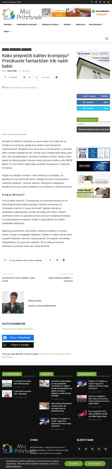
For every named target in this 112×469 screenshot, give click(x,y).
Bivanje (5, 49)
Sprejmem (74, 463)
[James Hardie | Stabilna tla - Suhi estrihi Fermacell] (76, 12)
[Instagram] (96, 2)
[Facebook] (92, 2)
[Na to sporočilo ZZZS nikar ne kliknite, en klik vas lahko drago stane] (82, 413)
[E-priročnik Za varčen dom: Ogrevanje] (7, 393)
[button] (106, 38)
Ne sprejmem (95, 463)
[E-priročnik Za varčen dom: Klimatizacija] (7, 383)
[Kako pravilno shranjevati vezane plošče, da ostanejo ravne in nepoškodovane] (44, 405)
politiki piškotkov (13, 466)
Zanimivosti (26, 49)
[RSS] (100, 2)
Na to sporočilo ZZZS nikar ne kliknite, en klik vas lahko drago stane (98, 413)
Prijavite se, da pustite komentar (17, 329)
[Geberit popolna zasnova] (93, 172)
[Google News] (108, 2)
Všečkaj (104, 96)
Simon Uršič (12, 71)
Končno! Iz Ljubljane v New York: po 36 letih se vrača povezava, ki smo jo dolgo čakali (99, 400)
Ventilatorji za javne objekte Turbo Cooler (18, 279)
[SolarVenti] (93, 199)
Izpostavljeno (15, 49)
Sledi (106, 102)
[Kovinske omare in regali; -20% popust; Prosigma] (93, 159)
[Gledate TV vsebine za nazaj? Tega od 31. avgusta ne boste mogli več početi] (44, 420)
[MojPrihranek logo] (22, 14)
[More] (56, 77)
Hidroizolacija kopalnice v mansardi (61, 279)
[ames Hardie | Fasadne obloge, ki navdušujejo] (93, 78)
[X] (104, 2)
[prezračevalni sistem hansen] (93, 186)
